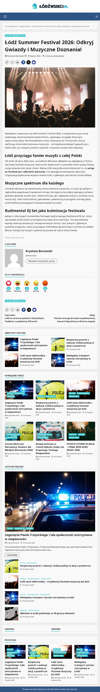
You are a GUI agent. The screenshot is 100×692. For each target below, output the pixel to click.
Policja (10, 393)
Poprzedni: (24, 318)
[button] (5, 16)
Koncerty (72, 434)
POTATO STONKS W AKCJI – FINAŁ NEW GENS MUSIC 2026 (81, 446)
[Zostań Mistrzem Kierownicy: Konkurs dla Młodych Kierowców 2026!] (19, 431)
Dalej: (74, 318)
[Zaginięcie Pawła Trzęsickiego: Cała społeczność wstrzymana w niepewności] (19, 389)
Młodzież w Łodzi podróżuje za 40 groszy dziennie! (11, 613)
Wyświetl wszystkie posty (41, 261)
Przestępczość (33, 594)
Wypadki (10, 396)
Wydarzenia (20, 36)
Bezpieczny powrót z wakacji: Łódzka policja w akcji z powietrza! (58, 344)
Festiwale (9, 36)
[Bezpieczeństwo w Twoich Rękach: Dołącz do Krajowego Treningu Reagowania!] (50, 431)
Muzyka (72, 393)
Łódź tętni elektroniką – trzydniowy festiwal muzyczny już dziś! (11, 360)
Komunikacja (34, 610)
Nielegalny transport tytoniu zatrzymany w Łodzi (58, 360)
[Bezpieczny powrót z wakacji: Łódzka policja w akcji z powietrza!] (50, 389)
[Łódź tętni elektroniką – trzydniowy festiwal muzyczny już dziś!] (81, 389)
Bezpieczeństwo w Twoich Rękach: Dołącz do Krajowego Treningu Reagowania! (50, 448)
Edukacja (24, 610)
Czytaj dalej (13, 555)
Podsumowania (83, 393)
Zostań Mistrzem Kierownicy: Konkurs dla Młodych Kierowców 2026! (19, 446)
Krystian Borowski (15, 56)
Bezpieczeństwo (13, 434)
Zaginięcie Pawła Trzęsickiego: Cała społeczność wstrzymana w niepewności (11, 344)
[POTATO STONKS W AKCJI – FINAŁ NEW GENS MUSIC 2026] (81, 431)
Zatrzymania (45, 594)
